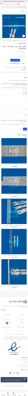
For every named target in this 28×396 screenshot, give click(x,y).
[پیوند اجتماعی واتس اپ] (17, 69)
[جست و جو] (2, 7)
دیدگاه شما (24, 93)
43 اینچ (22, 67)
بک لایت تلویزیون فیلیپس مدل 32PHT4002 (14, 285)
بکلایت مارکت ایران (23, 359)
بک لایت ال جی (13, 67)
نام (26, 109)
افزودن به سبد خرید (15, 60)
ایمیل (25, 114)
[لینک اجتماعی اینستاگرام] (20, 69)
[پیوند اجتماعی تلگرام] (16, 69)
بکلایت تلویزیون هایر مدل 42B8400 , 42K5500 (14, 225)
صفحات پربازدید (24, 357)
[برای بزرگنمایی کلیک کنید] (23, 36)
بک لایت (22, 11)
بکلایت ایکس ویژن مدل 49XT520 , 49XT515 (14, 164)
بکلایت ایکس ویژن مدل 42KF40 (14, 194)
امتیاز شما (24, 91)
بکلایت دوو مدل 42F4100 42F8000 (14, 255)
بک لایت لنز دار (7, 67)
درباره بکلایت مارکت (23, 366)
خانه (25, 11)
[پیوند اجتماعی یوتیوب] (19, 69)
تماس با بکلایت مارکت (23, 364)
